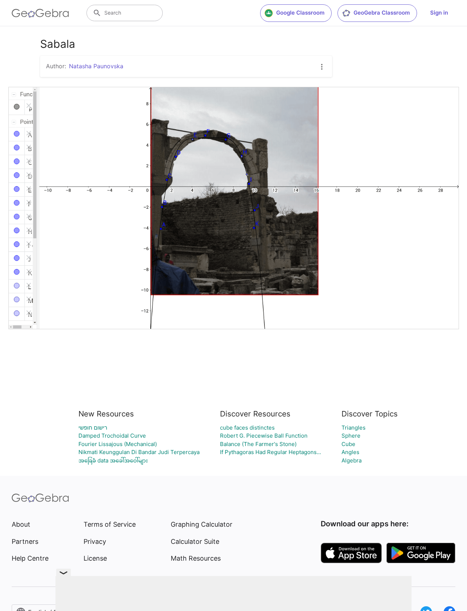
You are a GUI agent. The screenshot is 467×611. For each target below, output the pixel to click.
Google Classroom (300, 12)
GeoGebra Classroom (382, 12)
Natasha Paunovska (96, 66)
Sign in (439, 12)
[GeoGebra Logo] (40, 13)
